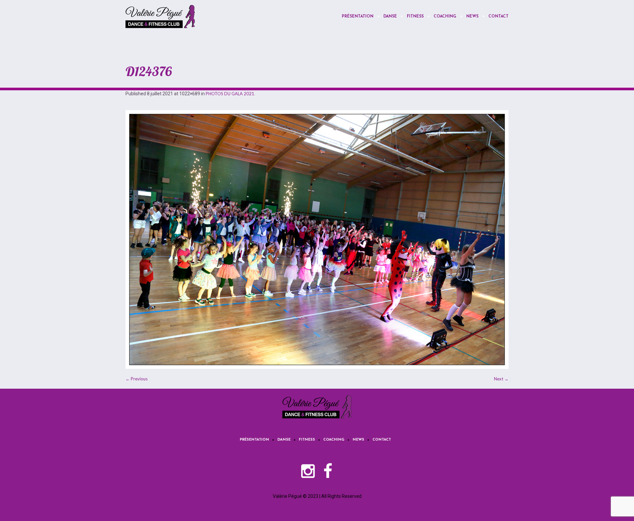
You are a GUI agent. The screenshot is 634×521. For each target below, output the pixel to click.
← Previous (136, 378)
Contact (381, 440)
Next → (501, 378)
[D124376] (317, 239)
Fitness (307, 440)
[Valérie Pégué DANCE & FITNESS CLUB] (317, 406)
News (358, 440)
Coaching (333, 440)
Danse (284, 440)
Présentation (254, 440)
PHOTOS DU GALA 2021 (230, 93)
